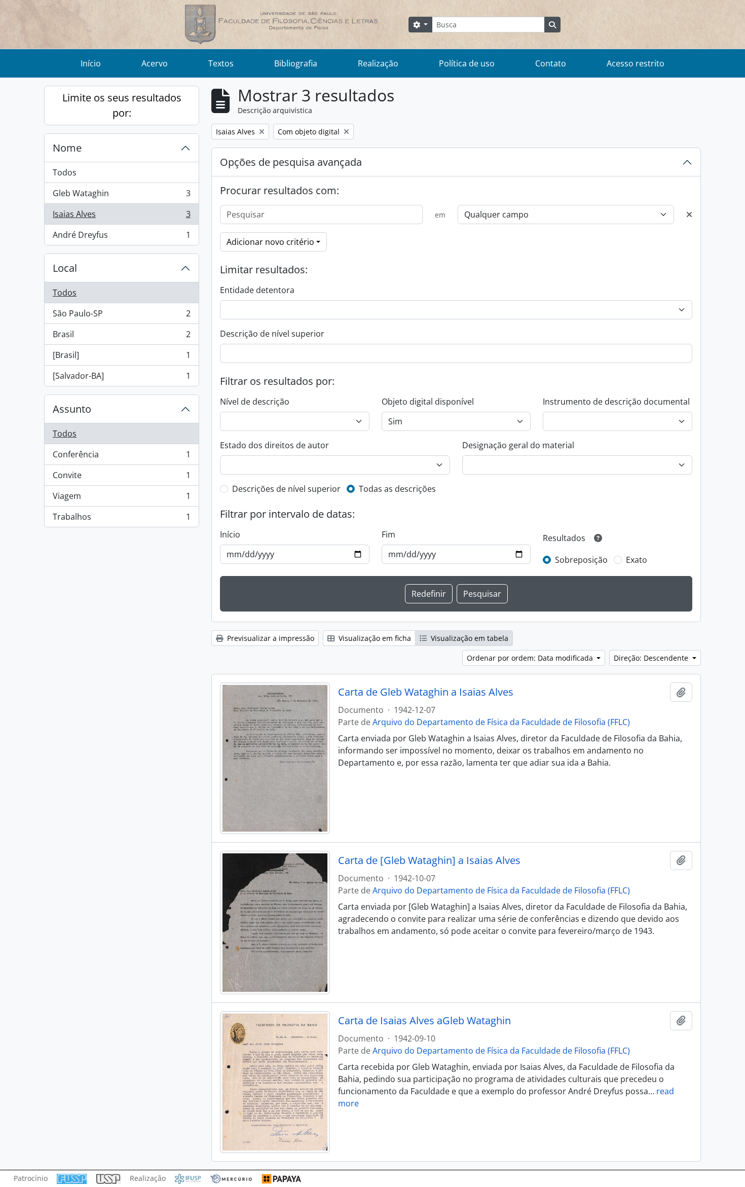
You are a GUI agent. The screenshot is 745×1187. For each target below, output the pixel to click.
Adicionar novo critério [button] (270, 241)
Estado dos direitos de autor (274, 445)
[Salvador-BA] (121, 378)
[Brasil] (121, 357)
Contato (550, 63)
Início (91, 63)
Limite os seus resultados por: (121, 105)
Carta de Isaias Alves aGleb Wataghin (424, 1021)
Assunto (72, 409)
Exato (636, 559)
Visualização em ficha (374, 638)
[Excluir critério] (689, 214)
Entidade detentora (257, 290)
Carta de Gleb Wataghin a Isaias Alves (425, 692)
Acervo (154, 63)
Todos (65, 172)
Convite (121, 478)
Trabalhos (121, 519)
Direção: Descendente (652, 658)
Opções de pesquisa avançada (291, 162)
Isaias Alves (121, 216)
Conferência (121, 457)
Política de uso (467, 63)
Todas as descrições (397, 488)
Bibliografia (295, 63)
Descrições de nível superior (286, 488)
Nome (67, 148)
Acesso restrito (635, 63)
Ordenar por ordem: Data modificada (531, 658)
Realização (378, 63)
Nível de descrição (254, 401)
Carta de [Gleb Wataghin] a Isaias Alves (429, 860)
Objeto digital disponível (428, 401)
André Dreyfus (121, 237)
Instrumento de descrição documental (616, 401)
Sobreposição (581, 559)
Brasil (121, 337)
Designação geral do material (518, 445)
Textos (221, 63)
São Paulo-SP (121, 316)
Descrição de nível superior (272, 333)
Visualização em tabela (468, 638)
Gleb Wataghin (121, 196)
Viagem (121, 498)
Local (65, 268)
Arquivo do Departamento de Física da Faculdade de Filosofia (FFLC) (501, 722)
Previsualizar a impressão (269, 638)
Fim (388, 534)
